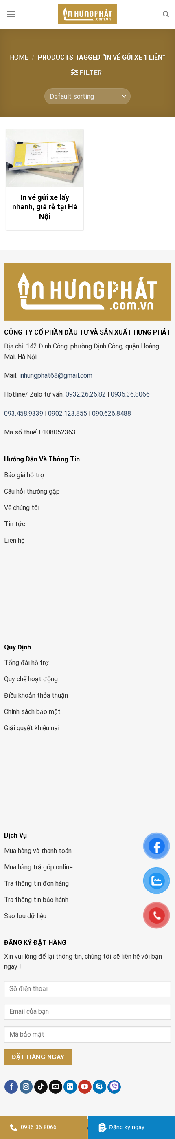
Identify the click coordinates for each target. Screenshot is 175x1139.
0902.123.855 (67, 413)
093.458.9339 (23, 413)
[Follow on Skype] (99, 1087)
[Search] (166, 14)
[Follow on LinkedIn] (70, 1087)
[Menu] (11, 14)
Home (19, 57)
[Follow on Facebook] (11, 1087)
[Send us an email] (55, 1087)
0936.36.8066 (131, 394)
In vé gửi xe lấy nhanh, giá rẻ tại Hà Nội (44, 207)
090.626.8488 (111, 413)
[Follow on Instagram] (26, 1087)
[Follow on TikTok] (41, 1087)
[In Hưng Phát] (87, 14)
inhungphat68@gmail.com (55, 375)
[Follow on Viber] (114, 1087)
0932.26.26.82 (86, 394)
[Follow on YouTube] (85, 1087)
